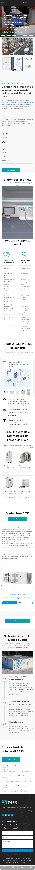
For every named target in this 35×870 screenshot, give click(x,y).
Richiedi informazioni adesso (17, 621)
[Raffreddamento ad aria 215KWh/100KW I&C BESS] (25, 457)
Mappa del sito (10, 862)
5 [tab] (25, 35)
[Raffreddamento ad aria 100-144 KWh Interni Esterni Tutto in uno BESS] (25, 482)
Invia (17, 850)
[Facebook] (3, 815)
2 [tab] (9, 35)
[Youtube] (9, 815)
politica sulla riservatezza (22, 862)
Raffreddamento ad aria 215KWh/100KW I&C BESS (25, 466)
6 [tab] (31, 35)
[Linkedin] (6, 815)
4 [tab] (20, 35)
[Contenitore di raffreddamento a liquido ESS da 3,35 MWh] (17, 584)
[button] (32, 73)
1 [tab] (3, 35)
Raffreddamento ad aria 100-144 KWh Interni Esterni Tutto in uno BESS (25, 492)
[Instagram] (12, 815)
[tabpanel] (17, 21)
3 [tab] (14, 35)
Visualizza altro (11, 170)
